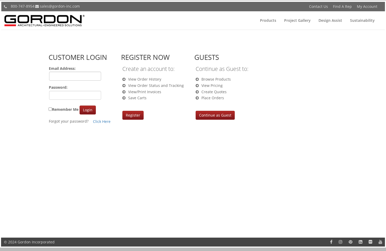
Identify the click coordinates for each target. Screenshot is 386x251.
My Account (367, 6)
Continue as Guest (215, 115)
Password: (58, 87)
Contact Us (318, 6)
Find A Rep (342, 6)
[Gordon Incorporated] (44, 19)
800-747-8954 (22, 6)
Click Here (102, 121)
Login (87, 109)
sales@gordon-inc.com (60, 6)
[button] (268, 20)
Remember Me (65, 109)
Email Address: (62, 68)
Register (133, 115)
